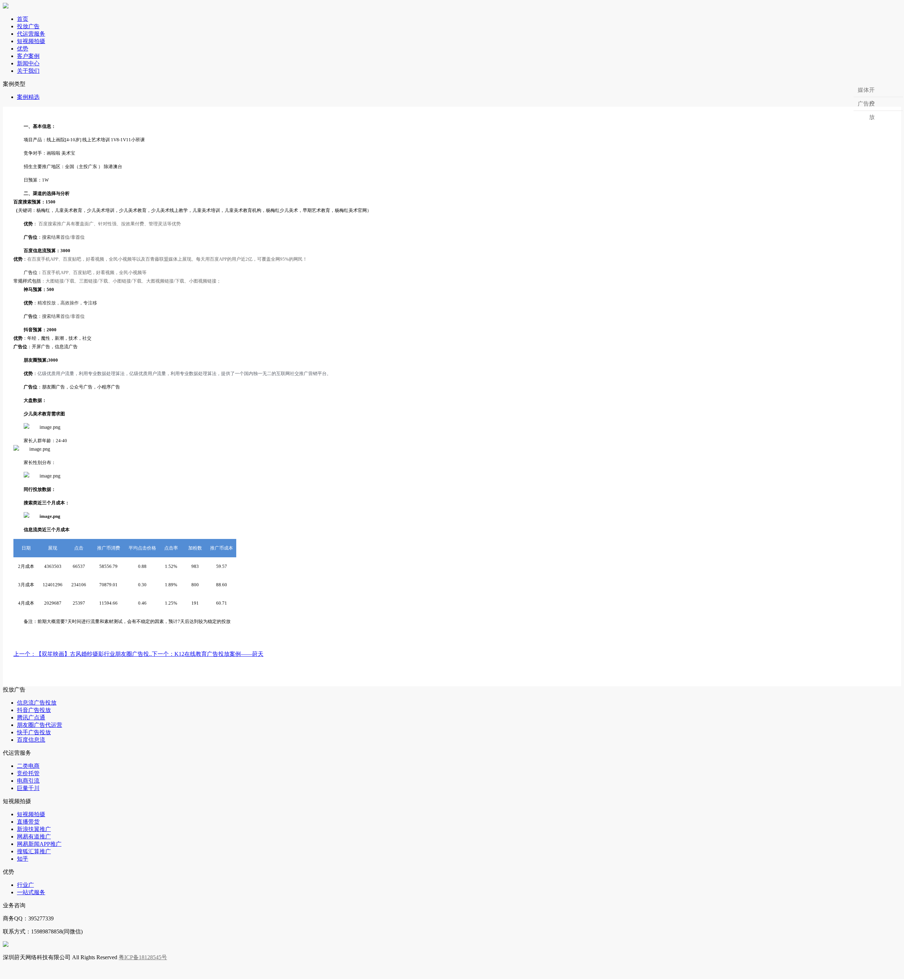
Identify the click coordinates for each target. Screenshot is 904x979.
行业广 (25, 885)
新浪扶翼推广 (34, 829)
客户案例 (28, 56)
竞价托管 (28, 773)
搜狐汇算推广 (34, 851)
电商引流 (28, 781)
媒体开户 (866, 92)
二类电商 (28, 766)
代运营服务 (31, 34)
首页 (22, 19)
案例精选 (28, 97)
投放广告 (28, 26)
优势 (22, 49)
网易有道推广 (34, 836)
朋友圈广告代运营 (39, 725)
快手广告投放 (34, 732)
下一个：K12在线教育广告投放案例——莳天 (207, 654)
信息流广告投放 (36, 703)
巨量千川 (28, 788)
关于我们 (28, 71)
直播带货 (28, 822)
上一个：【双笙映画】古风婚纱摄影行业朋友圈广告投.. (82, 654)
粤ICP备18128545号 (143, 957)
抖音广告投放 (34, 710)
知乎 (22, 859)
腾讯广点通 (31, 717)
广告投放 (866, 106)
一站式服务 (31, 892)
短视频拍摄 (31, 41)
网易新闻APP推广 (39, 844)
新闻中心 (28, 63)
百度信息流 (31, 740)
